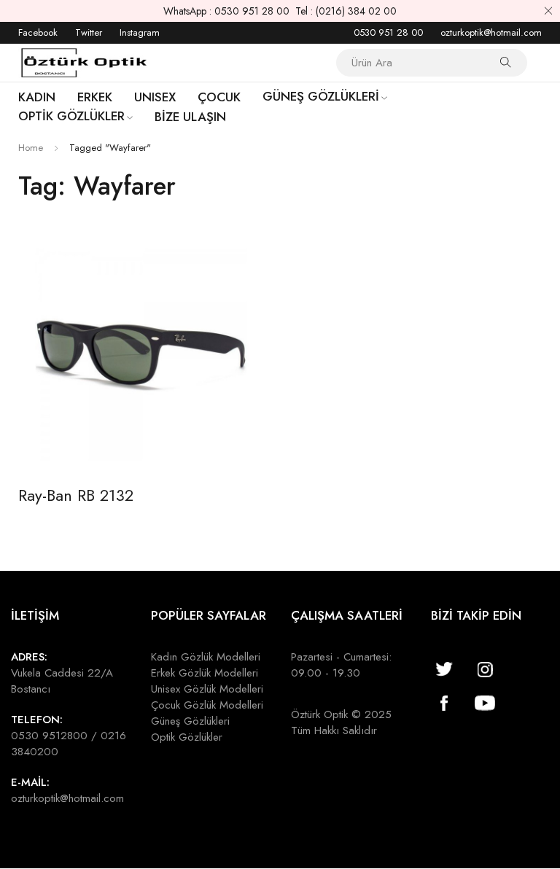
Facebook (38, 32)
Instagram (140, 32)
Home (30, 148)
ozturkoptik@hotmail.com (491, 32)
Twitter (88, 32)
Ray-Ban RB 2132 (75, 495)
